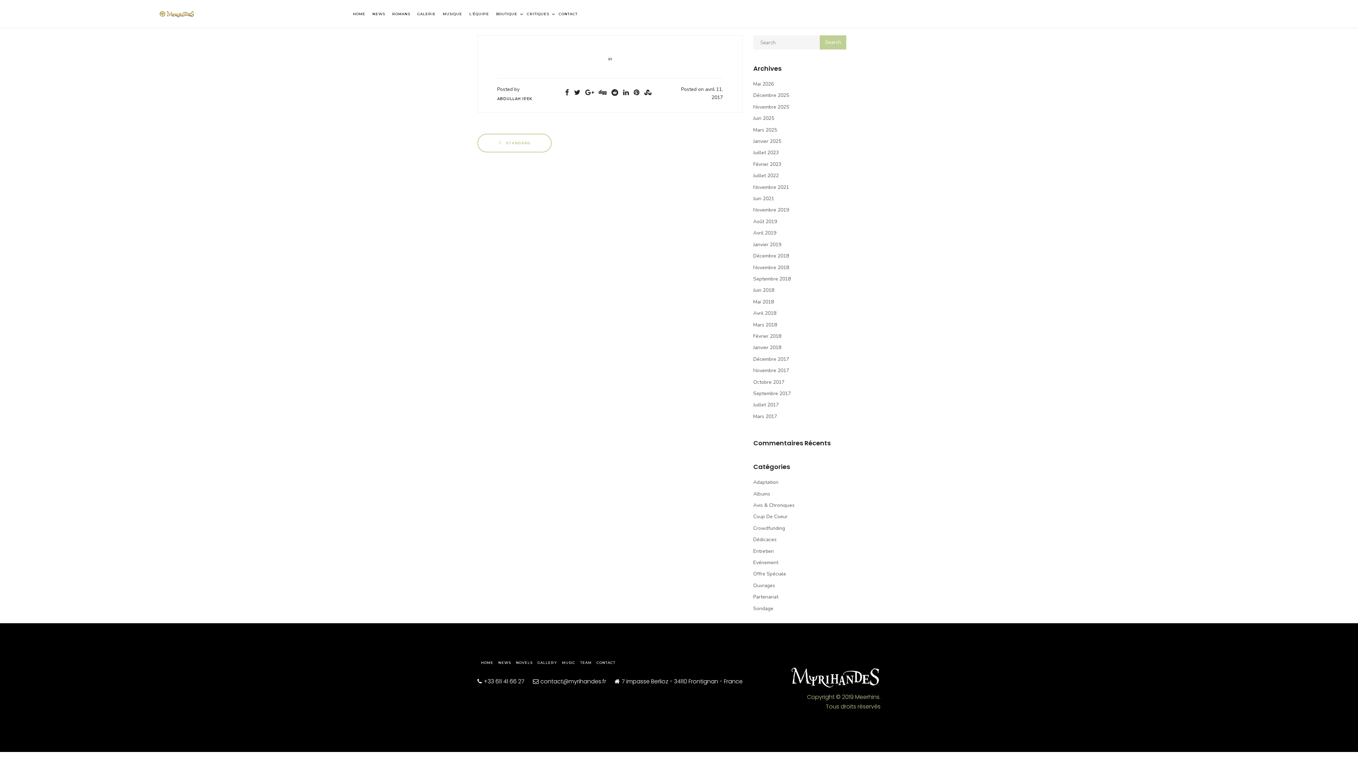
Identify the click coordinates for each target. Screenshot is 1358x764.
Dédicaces (765, 539)
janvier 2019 (767, 244)
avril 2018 (764, 313)
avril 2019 (764, 233)
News (378, 14)
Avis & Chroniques (774, 505)
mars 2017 (765, 416)
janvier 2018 (767, 347)
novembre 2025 (771, 107)
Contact (568, 14)
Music (568, 662)
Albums (761, 494)
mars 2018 (765, 325)
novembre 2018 (771, 267)
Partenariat (765, 597)
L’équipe (479, 14)
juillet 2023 (766, 152)
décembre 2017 (771, 359)
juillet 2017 (766, 404)
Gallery (547, 662)
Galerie (426, 14)
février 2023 (767, 164)
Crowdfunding (769, 528)
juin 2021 (763, 198)
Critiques (539, 14)
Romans (401, 14)
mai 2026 (763, 84)
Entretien (763, 551)
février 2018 (767, 336)
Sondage (763, 608)
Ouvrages (764, 585)
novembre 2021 (771, 187)
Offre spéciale (769, 574)
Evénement (765, 562)
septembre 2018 (772, 279)
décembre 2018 (771, 256)
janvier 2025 (767, 141)
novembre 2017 (771, 370)
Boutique (507, 14)
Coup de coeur (770, 516)
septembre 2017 (772, 393)
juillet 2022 (766, 175)
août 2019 (765, 221)
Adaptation (765, 482)
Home (359, 14)
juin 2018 (763, 290)
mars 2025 (765, 130)
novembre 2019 (771, 210)
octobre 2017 (768, 382)
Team (586, 662)
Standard (517, 143)
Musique (452, 14)
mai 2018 (763, 302)
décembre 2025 (771, 95)
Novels (524, 662)
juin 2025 (763, 118)
